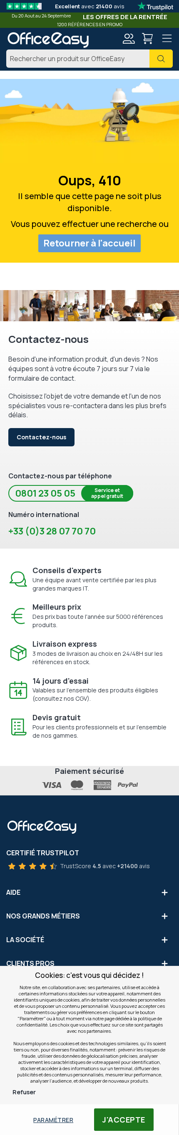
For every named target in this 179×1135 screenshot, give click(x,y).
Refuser (24, 1092)
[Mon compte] (128, 39)
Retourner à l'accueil (89, 243)
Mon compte (128, 38)
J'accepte (123, 1120)
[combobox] (89, 58)
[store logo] (48, 40)
